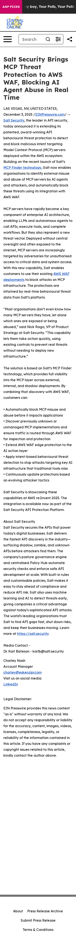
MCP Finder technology (22, 167)
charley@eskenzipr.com (22, 672)
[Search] (48, 39)
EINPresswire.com (50, 114)
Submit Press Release (38, 920)
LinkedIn (10, 684)
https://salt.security (33, 633)
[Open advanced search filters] (58, 39)
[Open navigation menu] (7, 39)
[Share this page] (70, 39)
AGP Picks (11, 7)
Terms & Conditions (38, 930)
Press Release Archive (45, 911)
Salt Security (13, 120)
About (18, 911)
